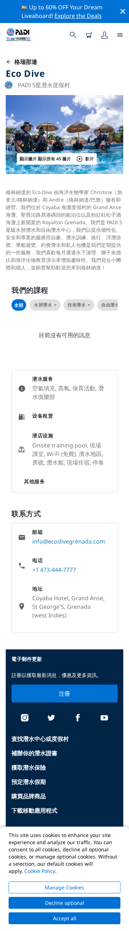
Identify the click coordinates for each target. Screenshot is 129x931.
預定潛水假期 (28, 782)
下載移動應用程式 (34, 810)
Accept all (64, 918)
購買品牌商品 (28, 796)
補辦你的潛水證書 (34, 753)
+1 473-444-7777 (54, 570)
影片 (89, 159)
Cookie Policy (39, 870)
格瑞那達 (24, 62)
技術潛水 (77, 305)
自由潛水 (110, 305)
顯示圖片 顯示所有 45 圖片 (45, 159)
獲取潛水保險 (28, 767)
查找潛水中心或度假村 (40, 739)
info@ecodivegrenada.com (68, 541)
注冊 (65, 693)
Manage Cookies (64, 887)
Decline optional (64, 902)
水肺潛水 (43, 305)
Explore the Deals (78, 16)
